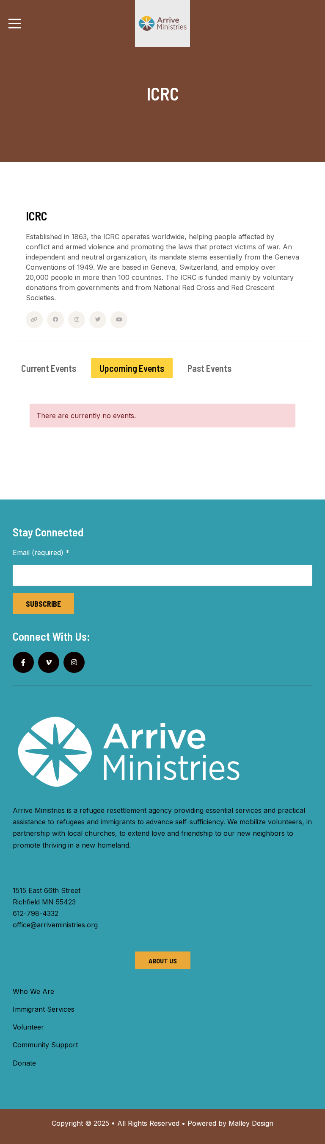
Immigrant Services (43, 1009)
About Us (163, 961)
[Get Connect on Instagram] (76, 319)
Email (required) (41, 552)
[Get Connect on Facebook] (55, 319)
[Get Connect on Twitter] (97, 319)
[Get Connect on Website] (34, 319)
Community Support (45, 1045)
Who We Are (33, 991)
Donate (24, 1063)
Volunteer (28, 1027)
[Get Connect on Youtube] (118, 319)
